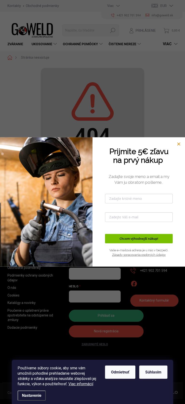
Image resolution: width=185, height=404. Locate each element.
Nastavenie (31, 395)
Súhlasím (153, 372)
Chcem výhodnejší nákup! (138, 238)
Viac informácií (80, 384)
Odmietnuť (120, 372)
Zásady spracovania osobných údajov (139, 255)
